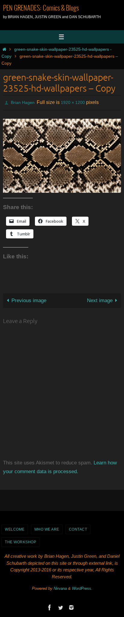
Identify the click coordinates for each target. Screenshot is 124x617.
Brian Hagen (23, 101)
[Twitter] (60, 606)
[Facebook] (50, 606)
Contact (78, 527)
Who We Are (46, 527)
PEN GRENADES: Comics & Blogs (41, 8)
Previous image (28, 299)
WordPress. (82, 587)
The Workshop (20, 540)
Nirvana (60, 587)
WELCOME (15, 527)
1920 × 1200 (73, 101)
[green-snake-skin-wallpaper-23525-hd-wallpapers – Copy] (62, 154)
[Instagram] (71, 606)
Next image (100, 299)
